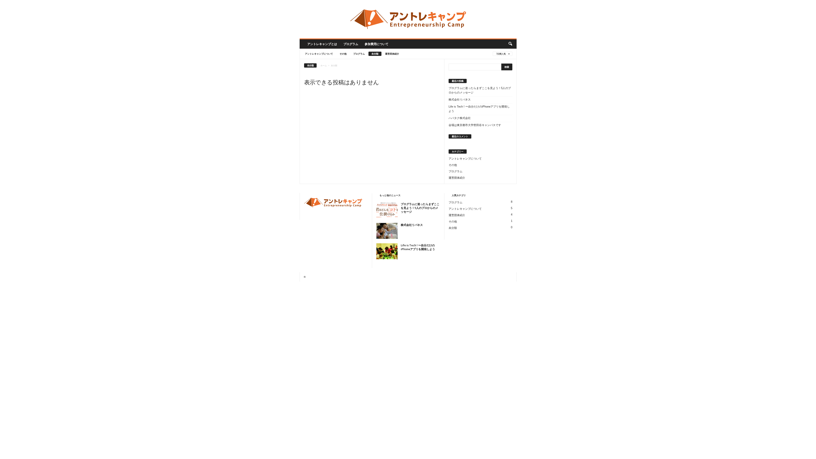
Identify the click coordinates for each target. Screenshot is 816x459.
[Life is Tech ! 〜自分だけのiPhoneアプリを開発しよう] (387, 251)
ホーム (323, 65)
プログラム (350, 44)
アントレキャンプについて (319, 53)
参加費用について (376, 44)
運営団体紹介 (392, 53)
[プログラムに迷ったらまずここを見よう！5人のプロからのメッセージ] (387, 210)
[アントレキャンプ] (408, 19)
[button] (510, 44)
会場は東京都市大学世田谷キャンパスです (475, 125)
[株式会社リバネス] (387, 231)
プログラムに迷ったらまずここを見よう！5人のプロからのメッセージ (480, 90)
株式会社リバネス (460, 99)
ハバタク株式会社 (460, 118)
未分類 (374, 53)
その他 (343, 53)
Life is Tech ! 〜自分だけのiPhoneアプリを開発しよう (479, 109)
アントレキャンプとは (322, 44)
